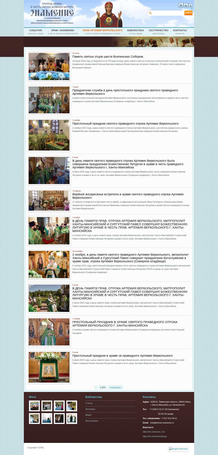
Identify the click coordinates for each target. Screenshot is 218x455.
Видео (88, 415)
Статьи (88, 403)
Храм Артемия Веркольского (102, 32)
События (35, 32)
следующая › (115, 387)
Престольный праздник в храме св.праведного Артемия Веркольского (122, 355)
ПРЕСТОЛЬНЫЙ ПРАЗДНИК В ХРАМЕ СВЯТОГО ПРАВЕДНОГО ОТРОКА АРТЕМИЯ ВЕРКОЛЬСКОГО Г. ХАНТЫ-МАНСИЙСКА (124, 323)
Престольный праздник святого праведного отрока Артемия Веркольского (125, 123)
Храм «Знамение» (63, 32)
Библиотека (135, 32)
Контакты (180, 32)
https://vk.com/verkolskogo (155, 436)
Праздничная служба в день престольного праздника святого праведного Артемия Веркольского (125, 92)
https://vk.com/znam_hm (154, 432)
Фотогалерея (91, 421)
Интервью (90, 409)
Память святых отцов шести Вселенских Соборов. (108, 56)
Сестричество (158, 32)
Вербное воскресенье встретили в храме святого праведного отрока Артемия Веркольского (128, 196)
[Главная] (52, 4)
